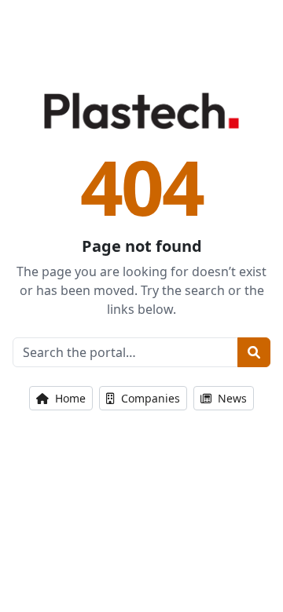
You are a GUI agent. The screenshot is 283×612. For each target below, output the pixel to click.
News (231, 398)
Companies (149, 398)
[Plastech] (141, 110)
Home (69, 398)
